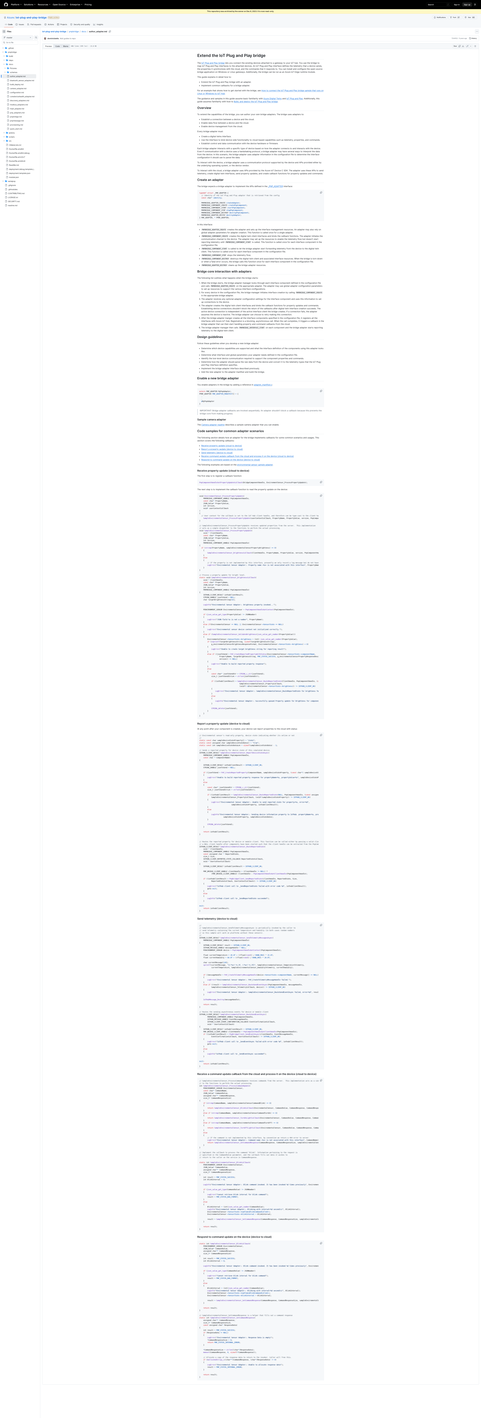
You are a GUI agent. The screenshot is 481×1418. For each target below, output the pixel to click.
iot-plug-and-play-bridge (31, 17)
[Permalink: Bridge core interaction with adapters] (195, 271)
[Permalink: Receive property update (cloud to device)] (195, 470)
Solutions (28, 4)
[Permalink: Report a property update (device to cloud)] (195, 723)
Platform (15, 4)
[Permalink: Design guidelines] (195, 337)
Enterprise (75, 4)
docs (84, 31)
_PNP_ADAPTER (275, 186)
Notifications (441, 17)
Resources (43, 4)
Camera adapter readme (213, 424)
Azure (10, 17)
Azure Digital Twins (272, 98)
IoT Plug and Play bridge (213, 63)
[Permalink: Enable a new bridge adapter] (195, 378)
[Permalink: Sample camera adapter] (195, 419)
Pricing (88, 4)
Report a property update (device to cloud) (222, 449)
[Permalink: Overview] (195, 108)
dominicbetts (53, 38)
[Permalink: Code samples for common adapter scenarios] (195, 431)
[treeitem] (19, 76)
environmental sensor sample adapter (255, 464)
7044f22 (455, 38)
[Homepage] (6, 5)
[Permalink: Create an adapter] (195, 180)
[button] (321, 192)
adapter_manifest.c (263, 384)
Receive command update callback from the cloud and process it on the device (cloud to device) (247, 456)
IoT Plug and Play (294, 98)
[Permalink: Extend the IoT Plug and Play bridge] (195, 55)
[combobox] (21, 42)
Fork (456, 17)
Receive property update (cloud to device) (221, 445)
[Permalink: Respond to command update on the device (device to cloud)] (195, 1237)
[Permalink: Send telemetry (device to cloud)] (195, 918)
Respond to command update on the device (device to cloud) (230, 459)
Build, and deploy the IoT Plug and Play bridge (256, 101)
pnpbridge (74, 31)
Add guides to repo (68, 38)
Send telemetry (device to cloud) (217, 452)
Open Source (59, 4)
